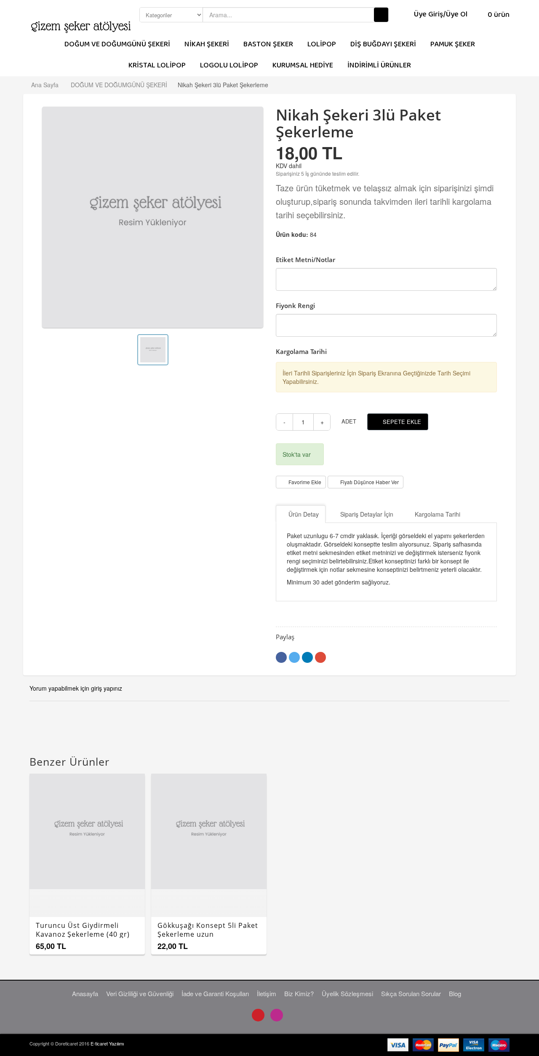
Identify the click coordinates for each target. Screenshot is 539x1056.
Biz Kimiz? (299, 993)
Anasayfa (85, 993)
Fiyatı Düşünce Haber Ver (369, 481)
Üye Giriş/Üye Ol (440, 14)
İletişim (266, 993)
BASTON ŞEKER (268, 44)
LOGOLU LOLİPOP (229, 65)
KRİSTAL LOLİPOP (157, 65)
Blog (455, 993)
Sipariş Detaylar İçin (366, 514)
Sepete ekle (402, 422)
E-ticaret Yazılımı (107, 1043)
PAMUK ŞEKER (452, 44)
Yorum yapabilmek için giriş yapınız (75, 688)
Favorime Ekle (304, 481)
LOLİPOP (321, 44)
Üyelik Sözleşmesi (347, 993)
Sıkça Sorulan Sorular (411, 993)
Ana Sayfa (45, 84)
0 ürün (498, 14)
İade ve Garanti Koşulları (215, 993)
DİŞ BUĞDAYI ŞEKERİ (383, 44)
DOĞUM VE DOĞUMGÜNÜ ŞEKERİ (117, 44)
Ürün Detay (303, 514)
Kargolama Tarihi (437, 514)
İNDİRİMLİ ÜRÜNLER (379, 65)
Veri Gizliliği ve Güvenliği (139, 993)
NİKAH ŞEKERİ (206, 44)
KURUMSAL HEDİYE (302, 65)
